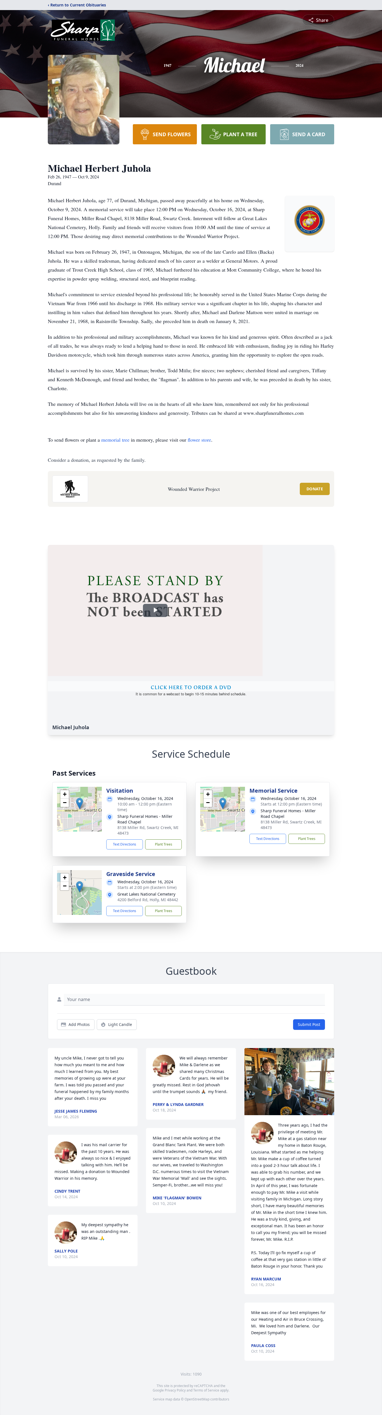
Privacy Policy (175, 1390)
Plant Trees (163, 844)
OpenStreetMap (197, 1399)
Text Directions (124, 844)
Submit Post (309, 1024)
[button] (79, 803)
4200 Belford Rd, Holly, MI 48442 (147, 899)
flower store (199, 439)
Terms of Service (206, 1390)
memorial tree (115, 439)
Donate (314, 488)
